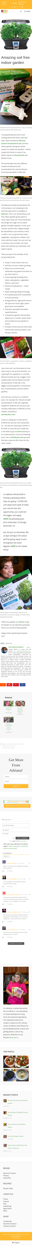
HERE (5, 518)
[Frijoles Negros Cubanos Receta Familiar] (9, 1075)
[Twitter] (30, 647)
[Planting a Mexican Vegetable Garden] (20, 703)
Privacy (6, 1175)
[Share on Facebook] (23, 684)
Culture (6, 1201)
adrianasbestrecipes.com (24, 651)
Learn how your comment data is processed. (15, 847)
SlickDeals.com (17, 437)
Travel (5, 1199)
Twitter (21, 622)
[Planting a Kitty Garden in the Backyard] (9, 719)
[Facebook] (28, 647)
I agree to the (19, 841)
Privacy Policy (23, 841)
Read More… (14, 1037)
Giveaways (14, 744)
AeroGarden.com (8, 414)
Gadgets (4, 744)
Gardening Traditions (9, 708)
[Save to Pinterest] (16, 684)
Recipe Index (8, 1188)
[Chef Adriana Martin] (4, 653)
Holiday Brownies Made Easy (8, 746)
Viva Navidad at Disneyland (8, 748)
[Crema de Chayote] (22, 1075)
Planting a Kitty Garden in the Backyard (8, 726)
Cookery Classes (9, 1226)
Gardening (8, 744)
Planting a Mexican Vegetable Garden (20, 710)
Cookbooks (7, 1221)
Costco (19, 431)
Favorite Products (10, 1224)
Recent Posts (9, 643)
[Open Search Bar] (21, 11)
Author (2, 643)
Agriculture (7, 1208)
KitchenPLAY (19, 155)
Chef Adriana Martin (15, 647)
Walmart (4, 214)
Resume (14, 3)
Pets (5, 1204)
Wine (5, 1211)
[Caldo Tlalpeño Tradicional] (9, 1062)
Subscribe (7, 1178)
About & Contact (9, 1173)
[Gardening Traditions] (9, 703)
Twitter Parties (20, 744)
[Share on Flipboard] (9, 684)
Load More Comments (16, 943)
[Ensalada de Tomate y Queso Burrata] (22, 1062)
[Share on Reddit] (3, 684)
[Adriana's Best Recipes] (4, 11)
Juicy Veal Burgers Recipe (15, 1136)
